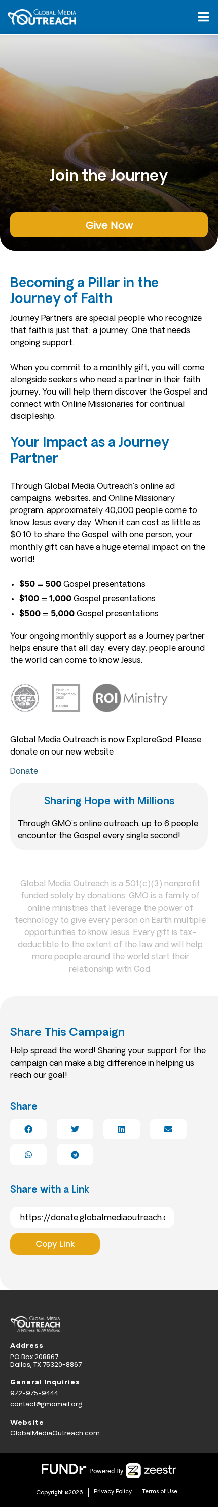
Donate (24, 772)
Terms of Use (159, 1492)
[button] (203, 18)
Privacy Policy (113, 1492)
